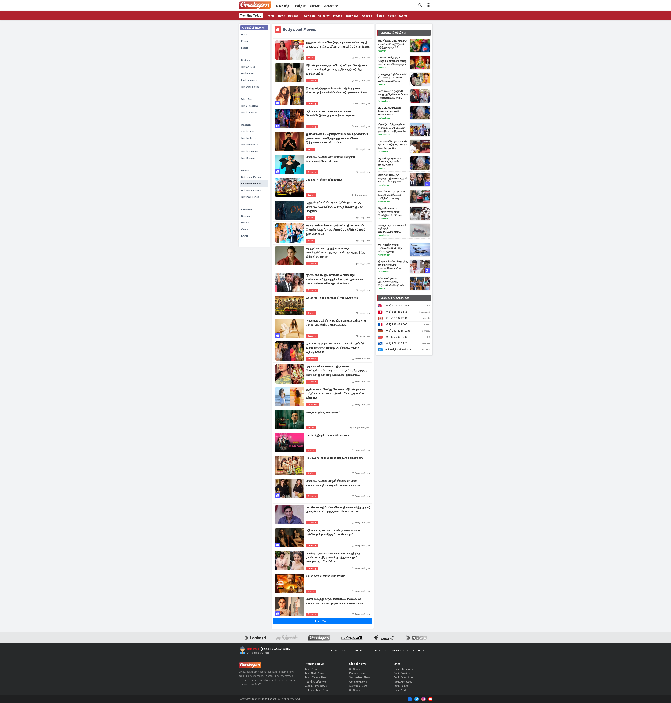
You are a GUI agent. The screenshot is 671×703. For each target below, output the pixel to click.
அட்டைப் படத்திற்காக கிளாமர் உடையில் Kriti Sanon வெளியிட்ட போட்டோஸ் (336, 323)
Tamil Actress (248, 138)
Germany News (358, 681)
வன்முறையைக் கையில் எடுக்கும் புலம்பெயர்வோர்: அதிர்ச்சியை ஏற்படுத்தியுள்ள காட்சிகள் (393, 229)
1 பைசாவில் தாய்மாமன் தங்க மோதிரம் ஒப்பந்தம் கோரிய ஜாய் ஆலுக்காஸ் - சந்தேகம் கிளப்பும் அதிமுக (392, 145)
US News (354, 690)
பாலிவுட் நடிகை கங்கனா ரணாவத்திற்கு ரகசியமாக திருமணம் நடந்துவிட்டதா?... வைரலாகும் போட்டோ (333, 557)
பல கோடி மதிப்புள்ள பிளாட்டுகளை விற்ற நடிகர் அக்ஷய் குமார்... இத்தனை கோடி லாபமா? (338, 509)
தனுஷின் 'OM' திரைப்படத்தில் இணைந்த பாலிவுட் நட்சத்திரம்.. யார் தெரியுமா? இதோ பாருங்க (334, 207)
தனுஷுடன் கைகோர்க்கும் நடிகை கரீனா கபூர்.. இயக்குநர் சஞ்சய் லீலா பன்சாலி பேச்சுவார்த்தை (338, 44)
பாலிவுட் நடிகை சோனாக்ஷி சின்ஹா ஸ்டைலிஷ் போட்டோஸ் (330, 159)
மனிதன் (299, 6)
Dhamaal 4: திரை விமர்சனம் (324, 179)
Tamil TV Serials (249, 105)
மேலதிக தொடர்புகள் (395, 298)
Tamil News (311, 669)
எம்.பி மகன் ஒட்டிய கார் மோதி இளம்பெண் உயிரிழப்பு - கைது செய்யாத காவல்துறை (392, 195)
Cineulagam (269, 699)
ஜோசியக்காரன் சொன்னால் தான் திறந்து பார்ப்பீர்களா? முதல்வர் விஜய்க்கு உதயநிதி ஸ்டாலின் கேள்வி (390, 212)
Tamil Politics (401, 690)
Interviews (352, 15)
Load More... (322, 621)
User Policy (379, 651)
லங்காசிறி (283, 6)
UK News (354, 669)
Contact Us (361, 651)
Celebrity (324, 15)
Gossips (367, 15)
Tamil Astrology (403, 681)
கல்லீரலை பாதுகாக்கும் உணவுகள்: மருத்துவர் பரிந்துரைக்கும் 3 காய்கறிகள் (392, 44)
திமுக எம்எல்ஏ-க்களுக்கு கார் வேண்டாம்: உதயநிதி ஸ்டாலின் (393, 265)
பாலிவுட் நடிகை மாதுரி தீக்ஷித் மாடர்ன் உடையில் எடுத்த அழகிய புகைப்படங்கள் (333, 483)
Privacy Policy (422, 651)
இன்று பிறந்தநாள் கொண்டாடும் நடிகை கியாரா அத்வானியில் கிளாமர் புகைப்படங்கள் (336, 90)
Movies (337, 15)
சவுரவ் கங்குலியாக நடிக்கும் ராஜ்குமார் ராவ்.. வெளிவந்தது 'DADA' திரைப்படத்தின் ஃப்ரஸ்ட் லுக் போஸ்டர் (335, 230)
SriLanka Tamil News (317, 690)
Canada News (357, 673)
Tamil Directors (249, 144)
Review (311, 195)
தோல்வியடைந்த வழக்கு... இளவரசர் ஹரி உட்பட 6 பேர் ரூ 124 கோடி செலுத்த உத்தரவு (393, 178)
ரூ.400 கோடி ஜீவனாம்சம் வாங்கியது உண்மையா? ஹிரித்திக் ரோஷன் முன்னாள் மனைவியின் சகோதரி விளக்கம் (334, 279)
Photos (380, 15)
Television (308, 15)
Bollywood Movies (251, 183)
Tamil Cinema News (316, 677)
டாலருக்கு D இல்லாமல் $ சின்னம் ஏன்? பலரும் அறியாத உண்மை (393, 77)
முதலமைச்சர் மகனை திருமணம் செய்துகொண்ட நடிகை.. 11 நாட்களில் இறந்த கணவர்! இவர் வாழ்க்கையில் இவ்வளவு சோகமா (336, 371)
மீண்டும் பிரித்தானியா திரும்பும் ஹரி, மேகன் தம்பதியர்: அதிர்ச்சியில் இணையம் (392, 128)
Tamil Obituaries (403, 669)
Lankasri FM (331, 6)
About (346, 651)
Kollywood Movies (251, 177)
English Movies (249, 80)
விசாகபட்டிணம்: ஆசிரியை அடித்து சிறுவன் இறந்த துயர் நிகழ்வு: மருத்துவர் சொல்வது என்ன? (390, 282)
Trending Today (250, 15)
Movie (310, 57)
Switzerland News (359, 677)
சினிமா (315, 6)
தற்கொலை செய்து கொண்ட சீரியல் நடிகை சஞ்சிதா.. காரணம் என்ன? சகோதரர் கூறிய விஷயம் (335, 393)
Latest (244, 47)
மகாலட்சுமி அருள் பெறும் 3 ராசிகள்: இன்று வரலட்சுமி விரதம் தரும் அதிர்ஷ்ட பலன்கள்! (392, 61)
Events (403, 15)
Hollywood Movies (251, 190)
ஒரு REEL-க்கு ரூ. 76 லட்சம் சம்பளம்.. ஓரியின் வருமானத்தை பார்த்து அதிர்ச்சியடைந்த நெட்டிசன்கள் (335, 348)
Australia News (358, 686)
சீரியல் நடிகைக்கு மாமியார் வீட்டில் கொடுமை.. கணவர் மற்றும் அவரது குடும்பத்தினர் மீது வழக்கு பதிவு (337, 69)
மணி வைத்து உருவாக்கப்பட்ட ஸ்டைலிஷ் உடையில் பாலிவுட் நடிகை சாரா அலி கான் (334, 601)
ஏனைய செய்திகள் (393, 32)
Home (271, 15)
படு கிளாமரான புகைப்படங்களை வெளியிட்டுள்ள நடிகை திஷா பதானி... (331, 113)
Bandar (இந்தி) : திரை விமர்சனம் (327, 435)
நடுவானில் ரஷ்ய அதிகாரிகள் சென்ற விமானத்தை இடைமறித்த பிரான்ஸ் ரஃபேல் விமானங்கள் (391, 248)
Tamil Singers (248, 157)
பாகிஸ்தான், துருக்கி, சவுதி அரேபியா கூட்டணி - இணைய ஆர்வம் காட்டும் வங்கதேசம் (393, 94)
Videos (391, 15)
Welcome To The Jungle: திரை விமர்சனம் (332, 298)
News (281, 15)
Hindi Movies (248, 73)
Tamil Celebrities (403, 677)
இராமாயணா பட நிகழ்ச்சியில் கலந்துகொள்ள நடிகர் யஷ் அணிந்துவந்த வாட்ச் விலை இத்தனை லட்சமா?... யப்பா (337, 138)
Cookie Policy (399, 651)
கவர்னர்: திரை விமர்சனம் (323, 412)
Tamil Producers (249, 151)
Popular (245, 41)
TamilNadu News (314, 673)
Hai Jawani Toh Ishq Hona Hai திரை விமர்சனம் (335, 458)
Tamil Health (401, 686)
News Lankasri (384, 134)
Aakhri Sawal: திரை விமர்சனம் (325, 576)
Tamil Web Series (250, 86)
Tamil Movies (248, 66)
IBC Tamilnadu (384, 101)
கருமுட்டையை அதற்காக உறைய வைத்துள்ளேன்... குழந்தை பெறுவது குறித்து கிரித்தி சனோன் (335, 252)
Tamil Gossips (402, 673)
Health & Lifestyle (315, 681)
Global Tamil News (316, 686)
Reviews (293, 15)
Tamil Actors (248, 131)
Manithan (382, 51)
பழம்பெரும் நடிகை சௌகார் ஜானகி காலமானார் (389, 111)
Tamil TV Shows (249, 112)
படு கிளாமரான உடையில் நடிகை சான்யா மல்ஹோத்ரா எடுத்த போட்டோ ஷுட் (333, 532)
